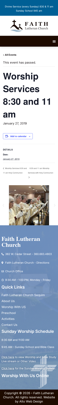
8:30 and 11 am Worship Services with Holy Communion (40, 170)
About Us (8, 301)
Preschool (8, 312)
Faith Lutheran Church (20, 241)
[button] (54, 41)
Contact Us (9, 324)
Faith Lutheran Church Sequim (23, 295)
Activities (8, 318)
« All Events (9, 54)
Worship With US (13, 306)
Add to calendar (18, 136)
